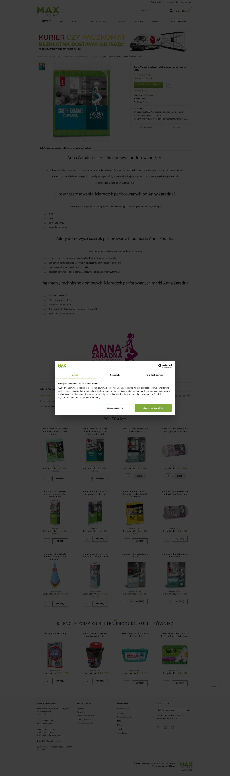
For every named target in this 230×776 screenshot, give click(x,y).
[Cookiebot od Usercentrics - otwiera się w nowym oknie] (160, 366)
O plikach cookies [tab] (155, 375)
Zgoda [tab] (75, 375)
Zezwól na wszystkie (153, 408)
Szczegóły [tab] (115, 375)
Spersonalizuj (113, 408)
